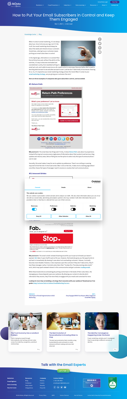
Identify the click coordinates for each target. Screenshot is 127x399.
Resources (93, 5)
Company (43, 378)
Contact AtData (58, 378)
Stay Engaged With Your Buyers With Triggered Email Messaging (80, 295)
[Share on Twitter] (100, 43)
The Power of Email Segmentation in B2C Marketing (42, 295)
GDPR (53, 395)
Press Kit (42, 388)
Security (42, 385)
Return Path (73, 152)
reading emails (85, 267)
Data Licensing (80, 5)
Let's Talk (62, 371)
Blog (40, 34)
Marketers (39, 5)
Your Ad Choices (78, 395)
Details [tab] (63, 187)
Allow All (88, 216)
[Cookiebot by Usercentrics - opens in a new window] (92, 181)
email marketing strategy (37, 74)
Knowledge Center (30, 34)
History (42, 381)
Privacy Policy (42, 395)
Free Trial (114, 2)
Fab (36, 258)
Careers (42, 383)
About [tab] (89, 187)
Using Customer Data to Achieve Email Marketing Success (51, 283)
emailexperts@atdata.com (61, 383)
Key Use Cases (11, 388)
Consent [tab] (37, 187)
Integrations (29, 388)
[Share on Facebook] (100, 39)
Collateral (28, 383)
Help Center (28, 385)
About (104, 5)
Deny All (38, 216)
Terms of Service (64, 395)
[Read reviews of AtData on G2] (91, 383)
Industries (67, 5)
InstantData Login (103, 2)
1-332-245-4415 (58, 381)
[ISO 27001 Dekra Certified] (113, 383)
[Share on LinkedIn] (100, 48)
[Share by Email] (100, 52)
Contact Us (114, 5)
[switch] (53, 209)
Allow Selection (63, 216)
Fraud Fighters (11, 381)
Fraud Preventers (53, 5)
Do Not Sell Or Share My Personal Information (99, 395)
